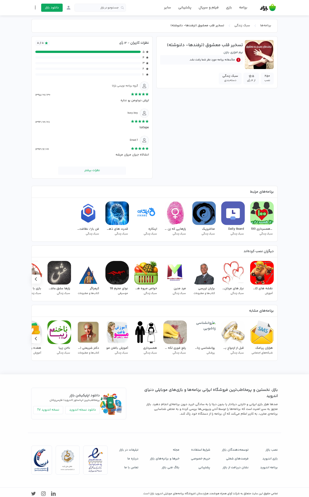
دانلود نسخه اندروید (82, 409)
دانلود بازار (52, 7)
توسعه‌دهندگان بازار (235, 449)
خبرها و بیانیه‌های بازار (164, 458)
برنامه (243, 7)
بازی (229, 7)
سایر (167, 7)
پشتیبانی (184, 7)
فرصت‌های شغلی (237, 458)
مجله (176, 449)
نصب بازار (272, 449)
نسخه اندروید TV (48, 409)
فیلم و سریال (209, 7)
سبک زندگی (242, 25)
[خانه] (268, 7)
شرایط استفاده (200, 449)
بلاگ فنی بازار (170, 467)
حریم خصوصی (200, 458)
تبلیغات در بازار (128, 449)
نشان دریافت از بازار (236, 467)
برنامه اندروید (269, 467)
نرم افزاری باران (233, 52)
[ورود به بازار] (68, 8)
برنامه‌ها (265, 25)
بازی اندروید (270, 458)
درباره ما (132, 458)
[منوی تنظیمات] (35, 7)
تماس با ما (131, 467)
